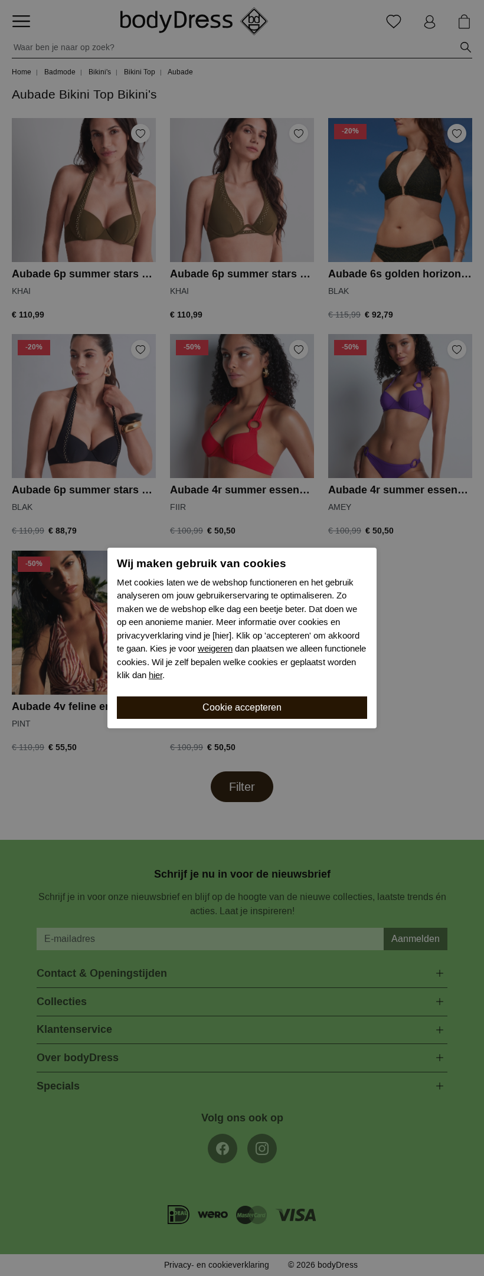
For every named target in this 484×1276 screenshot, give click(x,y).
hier (155, 675)
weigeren (215, 649)
